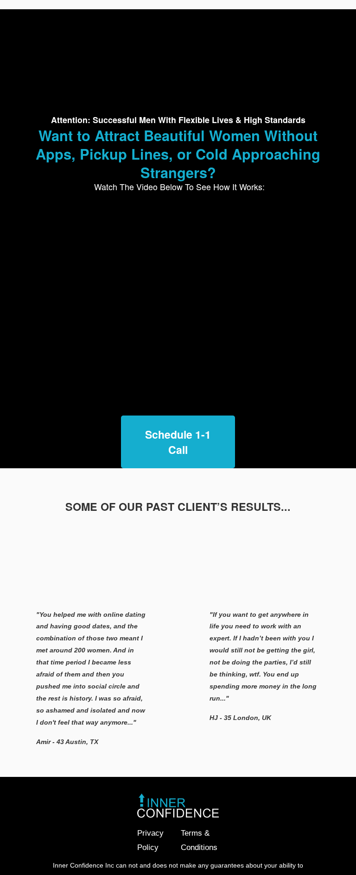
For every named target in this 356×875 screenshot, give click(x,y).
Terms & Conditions (199, 840)
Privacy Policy (150, 840)
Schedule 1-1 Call (178, 442)
